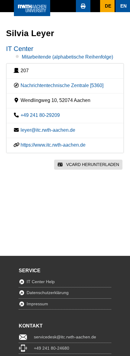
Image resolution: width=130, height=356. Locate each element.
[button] (7, 6)
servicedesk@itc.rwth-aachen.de (65, 336)
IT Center (19, 49)
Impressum (37, 303)
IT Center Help (41, 281)
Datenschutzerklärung (48, 292)
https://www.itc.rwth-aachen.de (53, 144)
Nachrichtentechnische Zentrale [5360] (62, 85)
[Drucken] (83, 6)
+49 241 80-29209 (40, 115)
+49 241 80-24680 (51, 348)
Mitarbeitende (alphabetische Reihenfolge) (67, 56)
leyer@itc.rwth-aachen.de (48, 130)
